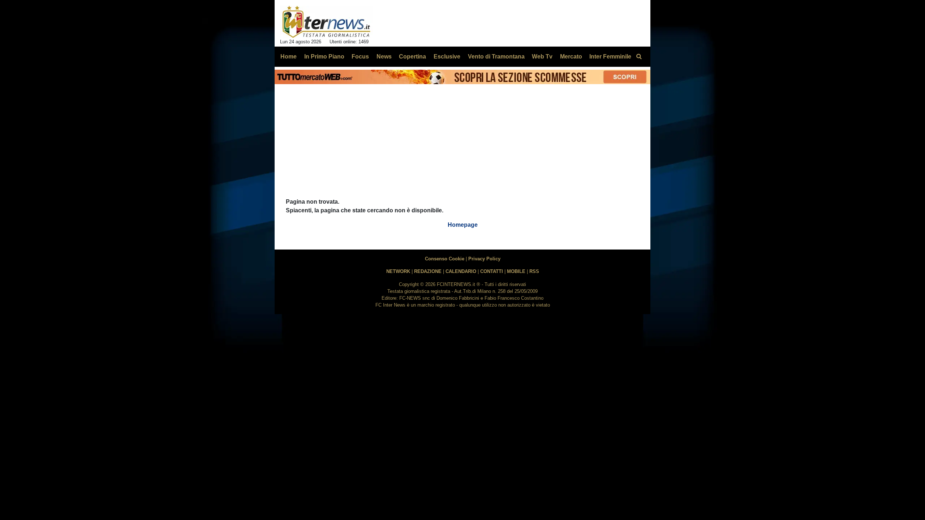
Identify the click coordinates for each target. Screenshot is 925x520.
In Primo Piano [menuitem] (324, 56)
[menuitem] (639, 57)
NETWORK (398, 271)
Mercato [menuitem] (571, 56)
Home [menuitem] (288, 56)
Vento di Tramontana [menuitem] (496, 56)
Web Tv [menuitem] (542, 56)
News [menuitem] (384, 56)
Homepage (463, 225)
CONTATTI (491, 271)
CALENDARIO (461, 271)
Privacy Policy (484, 258)
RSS (534, 271)
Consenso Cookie (444, 258)
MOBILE (516, 271)
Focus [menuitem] (360, 56)
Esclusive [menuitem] (447, 56)
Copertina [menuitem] (412, 56)
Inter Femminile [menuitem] (610, 56)
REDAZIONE (428, 271)
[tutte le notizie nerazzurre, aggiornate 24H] (326, 22)
